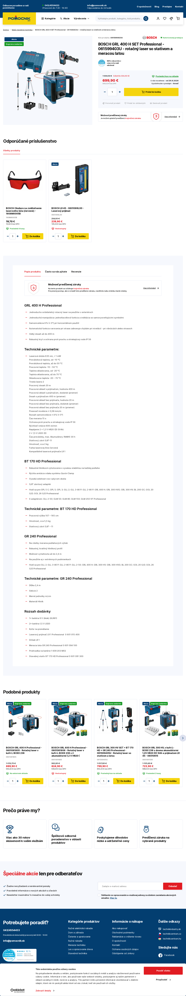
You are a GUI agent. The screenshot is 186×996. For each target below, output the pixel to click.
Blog (157, 7)
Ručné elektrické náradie (80, 928)
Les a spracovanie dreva (80, 949)
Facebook (169, 955)
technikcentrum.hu (171, 938)
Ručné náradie (75, 940)
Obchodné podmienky (123, 932)
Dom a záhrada (76, 932)
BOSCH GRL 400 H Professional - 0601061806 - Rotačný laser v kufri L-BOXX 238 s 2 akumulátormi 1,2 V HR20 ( (69, 751)
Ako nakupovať (119, 928)
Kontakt (179, 7)
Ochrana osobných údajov (125, 949)
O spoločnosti (144, 7)
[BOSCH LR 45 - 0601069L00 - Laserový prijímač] (70, 180)
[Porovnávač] (171, 18)
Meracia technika (76, 945)
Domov (6, 30)
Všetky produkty (11, 150)
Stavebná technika (77, 953)
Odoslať (172, 886)
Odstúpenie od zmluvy (123, 953)
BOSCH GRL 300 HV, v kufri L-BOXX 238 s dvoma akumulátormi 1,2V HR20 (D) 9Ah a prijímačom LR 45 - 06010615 (161, 751)
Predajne (167, 7)
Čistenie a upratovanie (79, 936)
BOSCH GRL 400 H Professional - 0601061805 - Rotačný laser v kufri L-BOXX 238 (24, 750)
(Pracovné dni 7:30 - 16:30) (55, 8)
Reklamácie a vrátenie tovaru (126, 936)
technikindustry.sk (171, 929)
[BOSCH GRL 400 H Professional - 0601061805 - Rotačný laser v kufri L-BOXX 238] (24, 719)
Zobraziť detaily (43, 990)
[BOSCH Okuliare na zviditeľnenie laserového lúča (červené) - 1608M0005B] (24, 180)
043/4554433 (52, 5)
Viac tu (113, 898)
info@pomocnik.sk (14, 940)
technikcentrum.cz (171, 933)
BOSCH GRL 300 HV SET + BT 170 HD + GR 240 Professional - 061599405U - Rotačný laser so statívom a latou (115, 751)
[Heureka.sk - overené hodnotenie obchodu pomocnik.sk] (20, 955)
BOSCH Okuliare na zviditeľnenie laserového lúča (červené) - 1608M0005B (24, 211)
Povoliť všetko (163, 971)
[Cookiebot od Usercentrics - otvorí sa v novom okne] (18, 991)
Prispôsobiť (161, 979)
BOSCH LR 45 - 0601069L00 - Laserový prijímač (67, 209)
